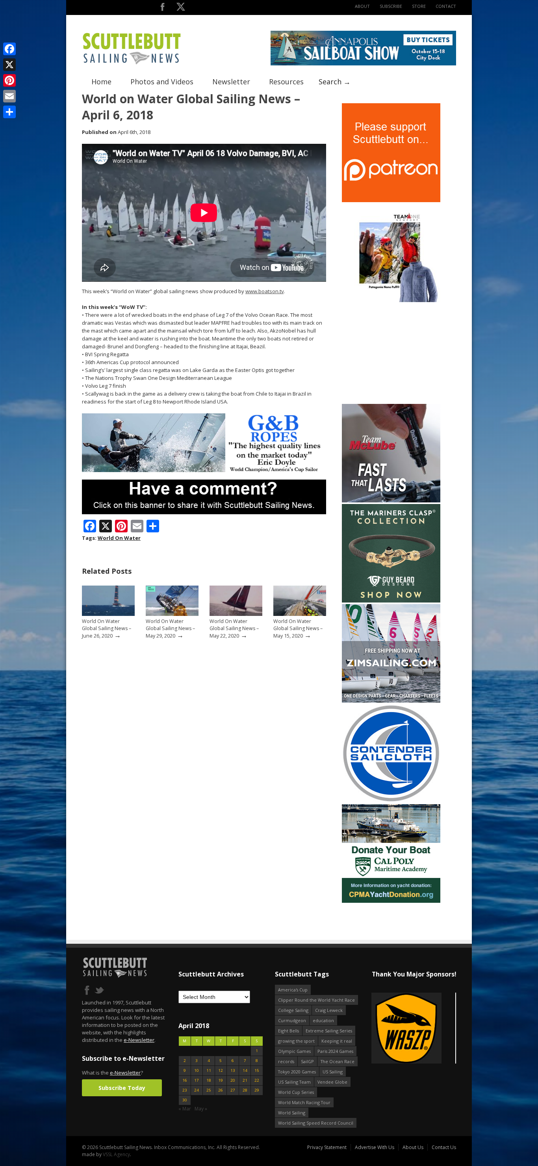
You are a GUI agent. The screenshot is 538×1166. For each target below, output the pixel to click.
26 (220, 1090)
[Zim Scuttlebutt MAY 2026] (391, 700)
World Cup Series (296, 1092)
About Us (413, 1147)
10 (196, 1070)
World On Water (119, 537)
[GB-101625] (204, 470)
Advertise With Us (374, 1147)
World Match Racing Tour (304, 1102)
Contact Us (444, 1147)
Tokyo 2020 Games (297, 1072)
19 (220, 1080)
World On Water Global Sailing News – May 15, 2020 (298, 628)
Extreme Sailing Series (329, 1031)
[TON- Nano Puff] (391, 300)
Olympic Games (294, 1051)
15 (256, 1070)
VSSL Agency (116, 1154)
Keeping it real (336, 1041)
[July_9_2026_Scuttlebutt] (391, 901)
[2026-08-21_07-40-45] (363, 63)
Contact (446, 6)
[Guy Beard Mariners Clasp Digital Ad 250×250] (391, 600)
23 (184, 1090)
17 (196, 1080)
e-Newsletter (139, 1039)
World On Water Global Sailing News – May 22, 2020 (234, 628)
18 (208, 1080)
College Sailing (293, 1010)
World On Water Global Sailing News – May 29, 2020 (170, 628)
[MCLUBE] (391, 500)
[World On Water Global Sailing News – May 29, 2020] (172, 614)
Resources (286, 81)
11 (208, 1070)
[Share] (9, 112)
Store (419, 6)
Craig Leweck (329, 1010)
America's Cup (293, 990)
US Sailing (333, 1072)
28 (245, 1090)
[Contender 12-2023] (391, 801)
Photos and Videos (161, 81)
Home (101, 81)
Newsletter (231, 81)
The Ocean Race (337, 1061)
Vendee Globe (332, 1082)
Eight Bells (288, 1031)
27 (232, 1090)
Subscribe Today (121, 1088)
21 (245, 1080)
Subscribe (391, 6)
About (362, 6)
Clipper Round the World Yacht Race (316, 1000)
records (286, 1061)
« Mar (184, 1108)
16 (184, 1080)
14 (245, 1070)
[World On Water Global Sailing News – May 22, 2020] (236, 614)
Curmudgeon (292, 1020)
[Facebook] (9, 49)
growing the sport (296, 1041)
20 (232, 1080)
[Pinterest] (9, 80)
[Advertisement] (391, 353)
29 (256, 1090)
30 (184, 1100)
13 (232, 1070)
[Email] (9, 96)
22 (256, 1080)
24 (196, 1090)
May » (201, 1108)
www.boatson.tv (264, 291)
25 (208, 1090)
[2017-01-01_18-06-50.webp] (413, 1029)
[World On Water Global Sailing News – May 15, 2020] (299, 614)
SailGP (307, 1061)
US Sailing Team (294, 1082)
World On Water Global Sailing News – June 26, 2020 (106, 628)
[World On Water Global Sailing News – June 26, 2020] (108, 614)
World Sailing (291, 1113)
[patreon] (391, 200)
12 (220, 1070)
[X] (9, 65)
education (323, 1020)
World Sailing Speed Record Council (315, 1123)
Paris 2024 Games (335, 1051)
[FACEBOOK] (162, 8)
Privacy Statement (327, 1147)
